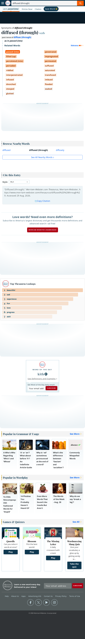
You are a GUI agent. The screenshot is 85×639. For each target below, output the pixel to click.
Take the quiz (74, 565)
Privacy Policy (61, 596)
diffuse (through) (22, 37)
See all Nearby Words (41, 157)
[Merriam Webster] (42, 364)
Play (11, 552)
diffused (6, 150)
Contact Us (48, 596)
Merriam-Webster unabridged (43, 230)
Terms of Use (74, 596)
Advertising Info (35, 596)
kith (41, 374)
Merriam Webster (7, 585)
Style (5, 182)
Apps (23, 596)
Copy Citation (43, 200)
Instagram (54, 602)
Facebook (30, 602)
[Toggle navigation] (2, 3)
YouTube (46, 602)
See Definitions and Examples (42, 378)
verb (42, 33)
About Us (15, 596)
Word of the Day (42, 370)
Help (7, 596)
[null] (45, 374)
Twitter (38, 602)
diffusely (60, 150)
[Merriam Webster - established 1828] (7, 3)
